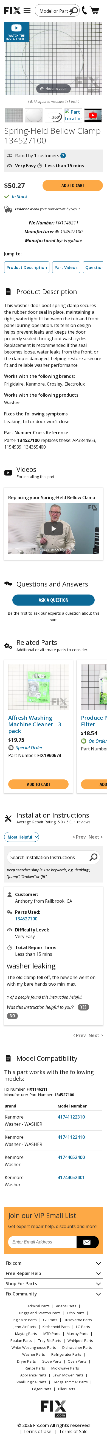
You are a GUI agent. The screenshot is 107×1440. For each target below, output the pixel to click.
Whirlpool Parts (80, 1340)
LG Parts (83, 1326)
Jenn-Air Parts (25, 1326)
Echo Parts (76, 1312)
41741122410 (71, 1137)
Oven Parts (77, 1361)
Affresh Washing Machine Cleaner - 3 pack (34, 724)
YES (83, 1007)
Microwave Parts (65, 1368)
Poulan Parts (21, 1340)
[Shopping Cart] (94, 10)
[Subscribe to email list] (88, 1242)
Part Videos (66, 267)
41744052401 (71, 1177)
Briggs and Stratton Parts (40, 1312)
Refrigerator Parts (66, 1354)
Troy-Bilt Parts (49, 1340)
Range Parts (35, 1368)
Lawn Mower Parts (68, 1375)
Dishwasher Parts (77, 1347)
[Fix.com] (12, 10)
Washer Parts (33, 1354)
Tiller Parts (66, 1388)
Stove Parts (51, 1361)
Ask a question (54, 600)
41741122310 (71, 1117)
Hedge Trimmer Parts (70, 1381)
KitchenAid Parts (56, 1326)
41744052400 (71, 1157)
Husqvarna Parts (78, 1319)
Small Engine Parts (31, 1381)
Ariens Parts (66, 1305)
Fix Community (21, 1294)
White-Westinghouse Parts (34, 1347)
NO (12, 1016)
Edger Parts (41, 1388)
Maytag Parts (26, 1333)
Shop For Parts (21, 1284)
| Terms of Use (35, 1431)
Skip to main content (53, 10)
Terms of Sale (73, 1431)
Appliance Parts (33, 1375)
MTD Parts (51, 1333)
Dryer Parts (26, 1361)
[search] (93, 857)
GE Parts (50, 1319)
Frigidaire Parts (24, 1319)
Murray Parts (77, 1333)
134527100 (26, 919)
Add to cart (72, 185)
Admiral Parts (38, 1305)
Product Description (27, 267)
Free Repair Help (23, 1273)
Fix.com (13, 1263)
